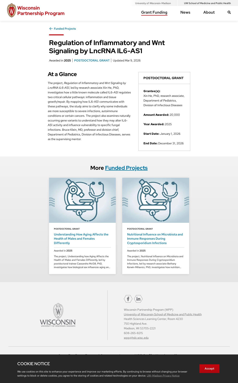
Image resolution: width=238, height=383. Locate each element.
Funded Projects (65, 28)
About (209, 12)
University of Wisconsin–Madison (153, 3)
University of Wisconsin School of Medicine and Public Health (163, 314)
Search (229, 12)
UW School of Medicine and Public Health (207, 3)
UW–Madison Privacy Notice (163, 375)
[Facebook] (128, 299)
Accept (209, 368)
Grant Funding (154, 12)
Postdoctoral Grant (92, 60)
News (185, 12)
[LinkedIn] (138, 299)
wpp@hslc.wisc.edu (136, 338)
